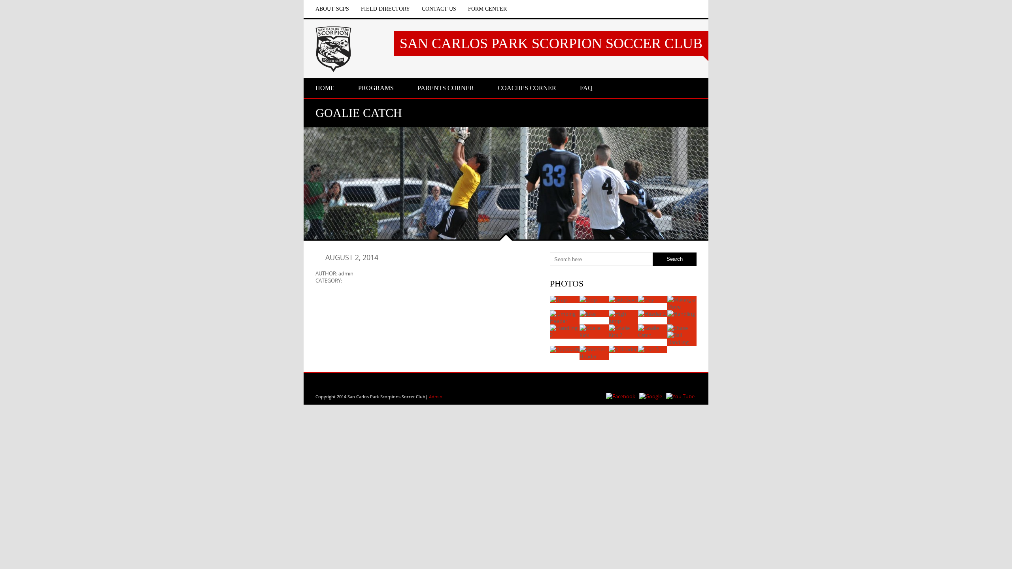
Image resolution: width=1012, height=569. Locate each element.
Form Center (487, 9)
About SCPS (332, 9)
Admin (435, 396)
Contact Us (439, 9)
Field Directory (385, 9)
